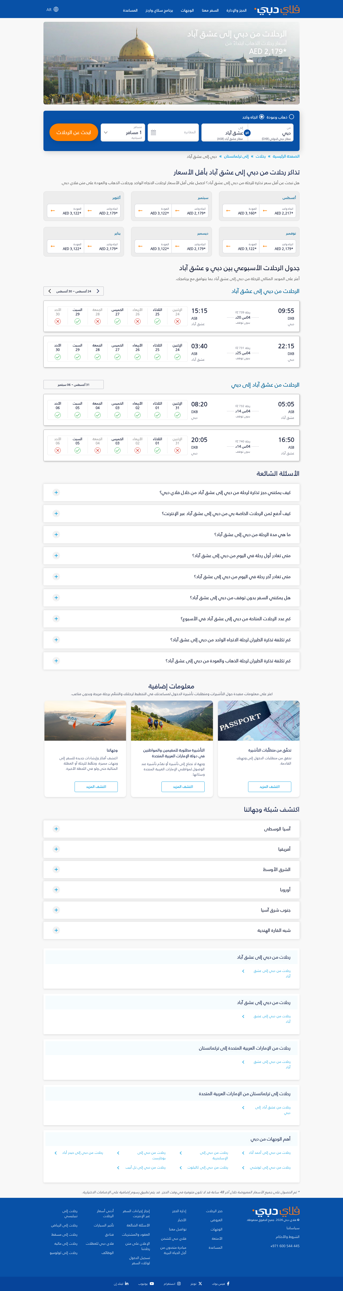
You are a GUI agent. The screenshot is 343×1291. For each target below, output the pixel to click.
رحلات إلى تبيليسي (70, 1214)
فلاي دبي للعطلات (100, 1243)
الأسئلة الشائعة (138, 1225)
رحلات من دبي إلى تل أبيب (145, 1167)
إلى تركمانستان (236, 156)
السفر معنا (210, 10)
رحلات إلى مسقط (64, 1234)
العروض (216, 1220)
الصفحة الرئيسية (286, 156)
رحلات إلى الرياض (64, 1225)
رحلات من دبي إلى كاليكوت (208, 1167)
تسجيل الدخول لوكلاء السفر (139, 1260)
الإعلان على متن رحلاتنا (138, 1246)
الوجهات (187, 10)
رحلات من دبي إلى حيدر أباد (82, 1152)
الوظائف (108, 1252)
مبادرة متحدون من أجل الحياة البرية (173, 1250)
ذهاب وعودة (277, 117)
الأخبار (182, 1220)
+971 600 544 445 (285, 1246)
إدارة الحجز (179, 1211)
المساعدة (130, 10)
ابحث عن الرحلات (74, 132)
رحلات (261, 156)
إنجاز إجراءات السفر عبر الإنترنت (136, 1214)
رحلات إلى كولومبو (63, 1252)
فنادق (109, 1234)
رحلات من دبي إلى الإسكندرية (214, 1155)
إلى (241, 127)
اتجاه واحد (250, 117)
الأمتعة (217, 1238)
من (289, 127)
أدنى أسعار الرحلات (105, 1214)
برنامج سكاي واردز (159, 10)
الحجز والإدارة (237, 10)
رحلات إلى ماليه (65, 1243)
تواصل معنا (177, 1229)
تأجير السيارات (104, 1225)
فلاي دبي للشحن (173, 1238)
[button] (171, 492)
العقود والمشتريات (136, 1234)
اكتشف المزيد (270, 786)
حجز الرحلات (214, 1211)
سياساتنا (293, 1228)
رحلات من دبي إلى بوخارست (151, 1155)
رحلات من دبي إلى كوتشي (270, 1167)
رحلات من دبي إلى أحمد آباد (270, 1152)
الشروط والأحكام (288, 1236)
